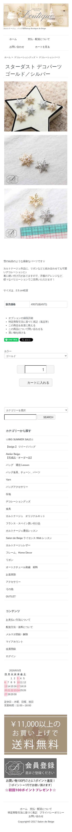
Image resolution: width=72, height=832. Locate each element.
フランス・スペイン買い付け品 (23, 523)
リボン (9, 559)
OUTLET (11, 596)
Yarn (8, 479)
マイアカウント (14, 641)
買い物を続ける (17, 332)
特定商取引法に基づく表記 (22, 812)
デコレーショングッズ (24, 57)
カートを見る (42, 46)
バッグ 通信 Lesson (17, 465)
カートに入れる (38, 382)
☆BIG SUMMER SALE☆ (19, 439)
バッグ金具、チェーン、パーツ (23, 472)
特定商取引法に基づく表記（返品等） (29, 321)
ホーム (13, 39)
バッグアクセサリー (17, 486)
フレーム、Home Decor (19, 552)
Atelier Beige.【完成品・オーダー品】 (19, 456)
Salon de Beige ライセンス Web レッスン (29, 538)
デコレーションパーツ (49, 57)
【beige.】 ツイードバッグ (20, 446)
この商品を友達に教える (22, 325)
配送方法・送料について (19, 627)
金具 (8, 508)
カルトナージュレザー (18, 545)
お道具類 (11, 574)
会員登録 (11, 649)
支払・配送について (39, 39)
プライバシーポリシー (52, 812)
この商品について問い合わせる (26, 329)
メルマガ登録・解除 (17, 634)
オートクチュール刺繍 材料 (22, 567)
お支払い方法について (18, 619)
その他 (9, 589)
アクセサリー (13, 581)
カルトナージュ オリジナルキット (25, 516)
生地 (8, 494)
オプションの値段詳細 (21, 318)
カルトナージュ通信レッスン (22, 530)
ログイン (11, 656)
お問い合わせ (16, 46)
